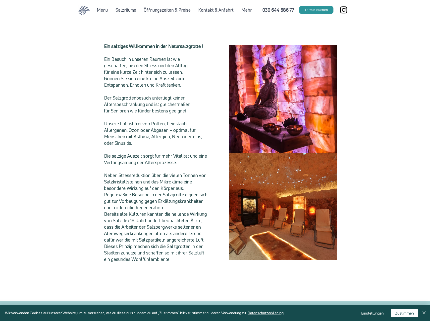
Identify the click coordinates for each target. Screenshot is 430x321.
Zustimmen (404, 313)
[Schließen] (424, 313)
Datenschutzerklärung (266, 313)
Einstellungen (372, 313)
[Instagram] (343, 10)
